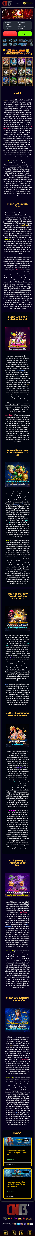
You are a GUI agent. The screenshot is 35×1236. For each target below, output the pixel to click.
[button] (17, 3)
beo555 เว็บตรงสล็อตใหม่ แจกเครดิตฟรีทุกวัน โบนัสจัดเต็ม (17, 1152)
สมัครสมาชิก (10, 34)
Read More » (10, 1159)
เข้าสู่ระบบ (24, 34)
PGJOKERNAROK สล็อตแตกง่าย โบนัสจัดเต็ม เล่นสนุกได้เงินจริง (16, 1184)
